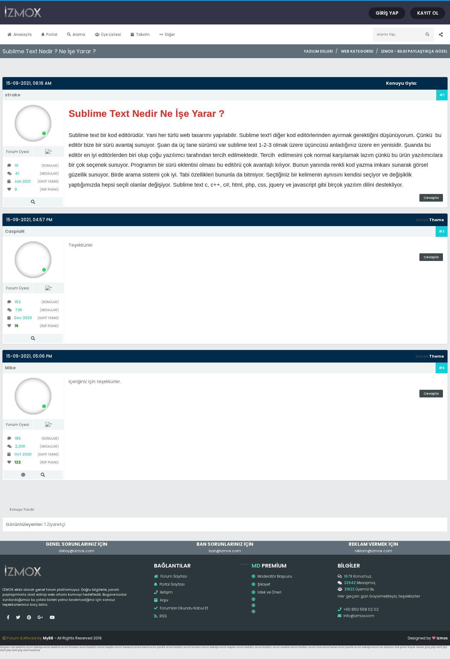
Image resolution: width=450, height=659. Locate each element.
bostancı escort (78, 647)
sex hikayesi (386, 647)
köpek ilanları (416, 647)
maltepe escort (42, 647)
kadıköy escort (96, 647)
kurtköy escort (182, 647)
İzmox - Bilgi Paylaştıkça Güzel (414, 51)
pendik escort (165, 647)
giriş (427, 647)
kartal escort (149, 647)
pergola (244, 564)
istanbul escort (289, 647)
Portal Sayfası (172, 584)
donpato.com (7, 647)
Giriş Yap (387, 13)
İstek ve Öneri (269, 592)
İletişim (166, 592)
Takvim (143, 34)
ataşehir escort (113, 647)
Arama (79, 34)
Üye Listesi (111, 34)
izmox (442, 638)
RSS (163, 616)
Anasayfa (22, 34)
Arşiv (163, 600)
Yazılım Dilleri (318, 51)
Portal (51, 34)
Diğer (170, 34)
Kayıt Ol (427, 13)
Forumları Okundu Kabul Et (183, 608)
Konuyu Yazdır (22, 509)
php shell (436, 647)
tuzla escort (323, 647)
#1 (441, 94)
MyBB (48, 638)
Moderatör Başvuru (274, 576)
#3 (441, 367)
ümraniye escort (132, 647)
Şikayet (263, 584)
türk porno (401, 647)
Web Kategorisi (357, 51)
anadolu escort (24, 647)
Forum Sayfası (173, 576)
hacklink (35, 650)
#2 (441, 231)
